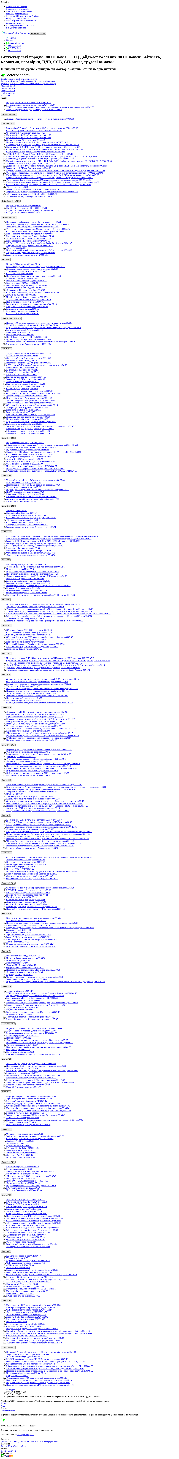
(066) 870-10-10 (8, 86)
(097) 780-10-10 (8, 88)
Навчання (5, 95)
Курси (8, 79)
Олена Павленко (8, 1410)
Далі (3, 1405)
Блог (3, 79)
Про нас (45, 83)
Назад (3, 1403)
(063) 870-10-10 (8, 91)
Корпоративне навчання (31, 83)
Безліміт (4, 1446)
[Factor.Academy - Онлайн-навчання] (15, 76)
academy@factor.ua (9, 93)
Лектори (52, 83)
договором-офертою (25, 1435)
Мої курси (10, 1389)
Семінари (15, 79)
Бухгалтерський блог (10, 83)
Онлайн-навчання (26, 81)
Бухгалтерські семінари (44, 81)
